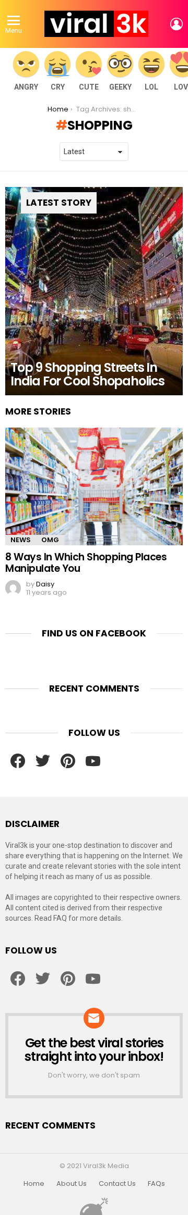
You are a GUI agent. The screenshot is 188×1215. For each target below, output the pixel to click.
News (20, 540)
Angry (26, 87)
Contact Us (117, 1184)
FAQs (156, 1184)
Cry (58, 87)
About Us (71, 1184)
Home (34, 1184)
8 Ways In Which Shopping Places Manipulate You (86, 562)
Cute (89, 87)
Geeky (120, 87)
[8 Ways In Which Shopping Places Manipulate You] (94, 487)
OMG (50, 540)
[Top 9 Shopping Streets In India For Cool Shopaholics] (94, 291)
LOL (151, 87)
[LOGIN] (176, 24)
